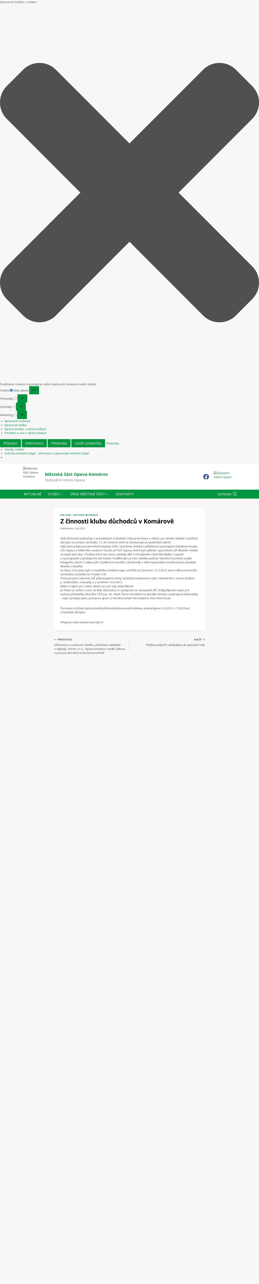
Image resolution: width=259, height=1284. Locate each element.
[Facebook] (206, 476)
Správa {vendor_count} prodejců (25, 429)
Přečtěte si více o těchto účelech (25, 433)
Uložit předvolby (88, 443)
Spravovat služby (15, 425)
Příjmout (10, 443)
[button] (129, 193)
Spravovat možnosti (17, 421)
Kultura (65, 515)
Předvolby (59, 443)
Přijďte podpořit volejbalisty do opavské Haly (175, 642)
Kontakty (125, 494)
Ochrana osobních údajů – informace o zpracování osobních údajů (46, 453)
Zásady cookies (14, 449)
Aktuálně (32, 494)
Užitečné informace (85, 515)
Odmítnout (34, 443)
